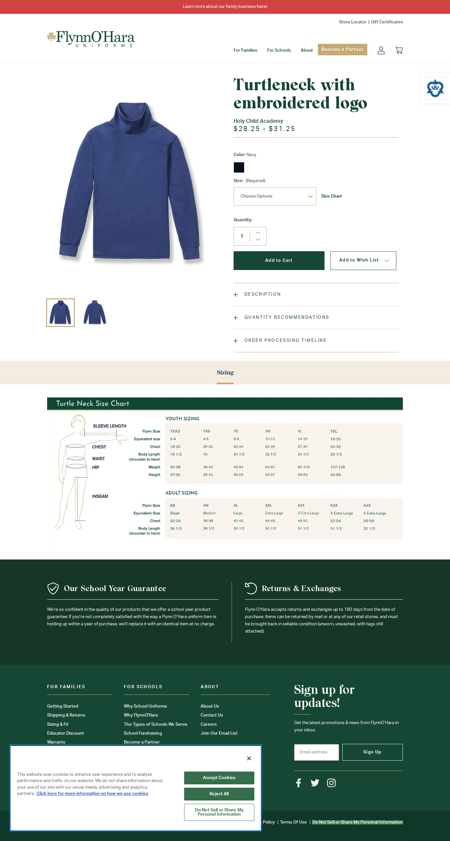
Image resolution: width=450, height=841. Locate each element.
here (262, 7)
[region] (136, 787)
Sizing (225, 372)
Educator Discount (65, 733)
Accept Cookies (219, 778)
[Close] (249, 758)
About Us (210, 706)
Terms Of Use (293, 822)
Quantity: (243, 220)
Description (261, 294)
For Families (245, 50)
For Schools (279, 50)
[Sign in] (381, 50)
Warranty (56, 742)
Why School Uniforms (145, 706)
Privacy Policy (261, 822)
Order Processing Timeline (284, 341)
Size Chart (331, 196)
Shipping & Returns (66, 715)
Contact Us (212, 715)
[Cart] (399, 50)
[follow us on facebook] (298, 782)
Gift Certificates (387, 22)
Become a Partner (343, 49)
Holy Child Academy (258, 121)
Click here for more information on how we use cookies (92, 794)
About (307, 50)
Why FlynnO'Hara (141, 715)
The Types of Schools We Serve (155, 724)
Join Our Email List (219, 733)
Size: (249, 181)
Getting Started (62, 706)
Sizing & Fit (58, 724)
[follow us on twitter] (315, 782)
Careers (209, 724)
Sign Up (372, 752)
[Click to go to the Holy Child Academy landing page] (435, 88)
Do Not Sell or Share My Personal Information (219, 812)
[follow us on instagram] (331, 782)
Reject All (219, 794)
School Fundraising (143, 733)
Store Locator (353, 22)
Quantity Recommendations (285, 317)
